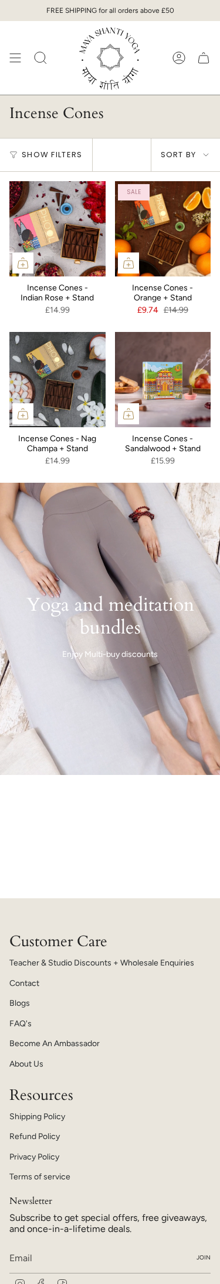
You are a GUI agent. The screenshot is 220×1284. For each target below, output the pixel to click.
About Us (26, 1064)
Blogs (19, 1003)
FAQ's (20, 1024)
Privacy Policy (34, 1157)
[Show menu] (15, 58)
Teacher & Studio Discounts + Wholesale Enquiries (101, 963)
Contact (24, 983)
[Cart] (203, 58)
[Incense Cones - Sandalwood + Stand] (163, 380)
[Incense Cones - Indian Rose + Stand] (57, 229)
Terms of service (39, 1177)
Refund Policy (34, 1136)
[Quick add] (22, 263)
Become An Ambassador (54, 1043)
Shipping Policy (37, 1117)
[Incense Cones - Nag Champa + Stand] (57, 380)
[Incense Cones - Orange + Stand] (163, 229)
